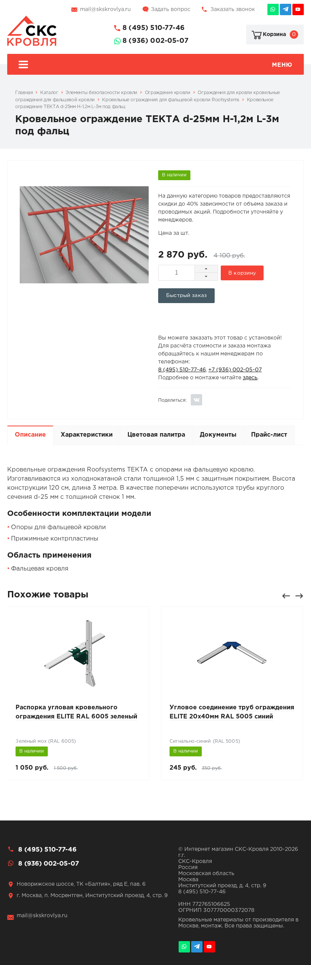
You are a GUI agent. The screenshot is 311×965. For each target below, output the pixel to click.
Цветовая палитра (156, 435)
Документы (218, 435)
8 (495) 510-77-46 (154, 28)
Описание (30, 435)
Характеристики (87, 435)
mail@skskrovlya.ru (105, 9)
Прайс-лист (269, 435)
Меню (282, 65)
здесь (250, 378)
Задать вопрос (170, 9)
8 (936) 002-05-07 (155, 41)
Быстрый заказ (186, 295)
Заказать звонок (232, 9)
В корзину (242, 273)
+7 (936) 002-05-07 (234, 370)
